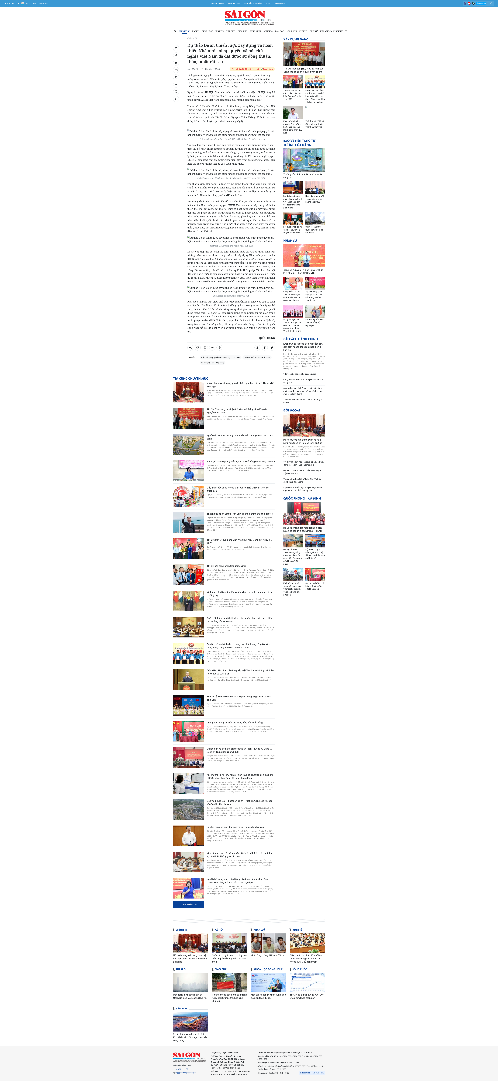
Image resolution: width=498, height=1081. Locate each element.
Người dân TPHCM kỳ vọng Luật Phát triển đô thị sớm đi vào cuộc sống (240, 437)
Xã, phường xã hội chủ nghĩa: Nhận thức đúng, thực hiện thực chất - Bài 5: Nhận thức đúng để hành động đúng (240, 776)
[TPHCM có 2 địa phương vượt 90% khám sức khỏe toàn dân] (307, 982)
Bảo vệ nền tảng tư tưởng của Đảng (299, 142)
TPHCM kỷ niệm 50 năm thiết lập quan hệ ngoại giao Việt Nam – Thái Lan (239, 698)
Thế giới (230, 31)
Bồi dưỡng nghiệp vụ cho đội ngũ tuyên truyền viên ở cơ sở (292, 230)
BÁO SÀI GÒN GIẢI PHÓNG (249, 17)
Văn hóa (268, 31)
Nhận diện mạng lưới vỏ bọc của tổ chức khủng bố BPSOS (314, 199)
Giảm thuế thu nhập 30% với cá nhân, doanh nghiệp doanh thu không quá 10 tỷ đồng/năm (306, 958)
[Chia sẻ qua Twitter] (176, 63)
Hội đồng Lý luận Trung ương (212, 362)
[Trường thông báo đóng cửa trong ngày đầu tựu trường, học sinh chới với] (229, 982)
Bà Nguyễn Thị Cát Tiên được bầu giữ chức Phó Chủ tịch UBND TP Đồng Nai (291, 296)
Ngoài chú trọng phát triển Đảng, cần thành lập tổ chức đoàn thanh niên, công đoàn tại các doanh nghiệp (238, 881)
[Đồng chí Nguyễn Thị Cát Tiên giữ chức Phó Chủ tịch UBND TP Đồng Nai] (304, 255)
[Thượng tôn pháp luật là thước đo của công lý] (304, 160)
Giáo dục (242, 31)
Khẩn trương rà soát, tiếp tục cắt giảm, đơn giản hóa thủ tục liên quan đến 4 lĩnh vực (303, 346)
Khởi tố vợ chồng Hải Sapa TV (266, 955)
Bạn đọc (279, 31)
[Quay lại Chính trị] (176, 99)
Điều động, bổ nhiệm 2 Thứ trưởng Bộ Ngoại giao (314, 322)
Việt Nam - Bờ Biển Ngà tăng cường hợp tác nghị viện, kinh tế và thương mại (239, 594)
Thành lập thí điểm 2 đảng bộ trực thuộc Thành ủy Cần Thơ (314, 124)
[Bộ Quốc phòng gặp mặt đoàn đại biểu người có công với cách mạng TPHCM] (304, 513)
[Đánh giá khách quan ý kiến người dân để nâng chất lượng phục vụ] (188, 470)
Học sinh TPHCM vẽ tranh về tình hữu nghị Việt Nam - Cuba (302, 472)
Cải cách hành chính (300, 339)
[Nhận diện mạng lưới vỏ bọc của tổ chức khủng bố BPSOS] (315, 187)
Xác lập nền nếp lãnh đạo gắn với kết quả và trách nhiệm (235, 827)
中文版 (268, 3)
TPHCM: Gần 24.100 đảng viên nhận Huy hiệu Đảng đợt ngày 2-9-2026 (240, 541)
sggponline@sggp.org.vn (186, 1073)
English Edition (217, 3)
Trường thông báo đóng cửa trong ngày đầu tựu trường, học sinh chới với (229, 997)
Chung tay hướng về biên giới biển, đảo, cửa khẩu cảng (235, 722)
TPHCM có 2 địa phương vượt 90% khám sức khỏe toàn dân (307, 996)
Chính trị (184, 31)
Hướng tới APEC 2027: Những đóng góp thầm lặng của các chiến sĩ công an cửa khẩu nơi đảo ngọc (292, 556)
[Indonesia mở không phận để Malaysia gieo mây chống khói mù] (190, 982)
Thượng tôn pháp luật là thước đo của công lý (302, 176)
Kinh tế (219, 31)
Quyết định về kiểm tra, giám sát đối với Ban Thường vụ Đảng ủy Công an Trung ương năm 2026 (239, 750)
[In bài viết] (176, 77)
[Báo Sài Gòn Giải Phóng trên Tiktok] (473, 3)
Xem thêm (346, 31)
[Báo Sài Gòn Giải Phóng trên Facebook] (465, 3)
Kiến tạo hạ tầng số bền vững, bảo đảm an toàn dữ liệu (268, 996)
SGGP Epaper (280, 3)
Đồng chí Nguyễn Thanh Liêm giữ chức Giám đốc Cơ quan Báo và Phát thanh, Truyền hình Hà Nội (293, 325)
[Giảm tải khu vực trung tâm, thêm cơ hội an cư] (315, 218)
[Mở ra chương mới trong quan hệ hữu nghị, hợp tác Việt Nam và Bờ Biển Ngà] (188, 392)
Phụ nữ (314, 31)
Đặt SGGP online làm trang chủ (312, 1073)
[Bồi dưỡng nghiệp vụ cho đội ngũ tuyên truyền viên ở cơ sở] (293, 218)
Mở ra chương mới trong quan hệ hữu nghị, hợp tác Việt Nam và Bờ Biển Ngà (240, 385)
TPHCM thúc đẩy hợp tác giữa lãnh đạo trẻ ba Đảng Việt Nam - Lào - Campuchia (303, 463)
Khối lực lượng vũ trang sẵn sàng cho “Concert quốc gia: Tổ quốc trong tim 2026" (292, 589)
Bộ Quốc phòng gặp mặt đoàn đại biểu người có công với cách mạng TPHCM (302, 529)
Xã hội (195, 31)
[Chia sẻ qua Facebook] (176, 55)
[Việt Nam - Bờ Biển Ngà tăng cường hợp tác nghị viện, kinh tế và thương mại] (188, 601)
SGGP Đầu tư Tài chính (253, 3)
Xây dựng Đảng (295, 39)
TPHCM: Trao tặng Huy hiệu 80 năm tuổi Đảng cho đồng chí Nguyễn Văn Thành (237, 411)
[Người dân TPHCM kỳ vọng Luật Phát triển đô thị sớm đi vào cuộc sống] (188, 444)
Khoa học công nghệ (331, 31)
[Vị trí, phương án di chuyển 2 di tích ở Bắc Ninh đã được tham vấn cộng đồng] (190, 1022)
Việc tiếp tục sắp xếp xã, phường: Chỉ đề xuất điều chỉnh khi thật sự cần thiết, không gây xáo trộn (240, 855)
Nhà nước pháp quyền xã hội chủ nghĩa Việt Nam (220, 357)
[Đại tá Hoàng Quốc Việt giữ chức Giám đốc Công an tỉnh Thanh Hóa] (315, 283)
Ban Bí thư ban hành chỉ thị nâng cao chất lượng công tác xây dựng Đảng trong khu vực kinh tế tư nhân (238, 646)
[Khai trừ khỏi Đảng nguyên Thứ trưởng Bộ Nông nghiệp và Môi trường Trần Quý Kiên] (293, 112)
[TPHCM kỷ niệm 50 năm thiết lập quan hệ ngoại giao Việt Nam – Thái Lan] (188, 705)
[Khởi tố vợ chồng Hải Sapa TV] (268, 943)
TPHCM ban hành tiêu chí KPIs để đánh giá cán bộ (302, 401)
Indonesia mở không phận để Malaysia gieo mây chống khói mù (190, 996)
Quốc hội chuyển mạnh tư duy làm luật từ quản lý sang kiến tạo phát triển (229, 958)
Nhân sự (290, 240)
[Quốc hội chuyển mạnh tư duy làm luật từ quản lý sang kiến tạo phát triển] (229, 943)
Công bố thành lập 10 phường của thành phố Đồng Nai (303, 381)
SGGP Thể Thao (234, 3)
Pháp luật (207, 31)
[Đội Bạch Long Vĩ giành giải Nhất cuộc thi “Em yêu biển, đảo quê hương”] (315, 540)
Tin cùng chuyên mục (190, 378)
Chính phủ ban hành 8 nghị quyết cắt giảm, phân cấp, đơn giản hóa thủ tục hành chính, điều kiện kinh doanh (302, 391)
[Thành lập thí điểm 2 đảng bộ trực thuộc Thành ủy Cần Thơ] (315, 112)
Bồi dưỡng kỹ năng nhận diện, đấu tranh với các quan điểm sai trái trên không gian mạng (292, 202)
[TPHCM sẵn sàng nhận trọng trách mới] (188, 574)
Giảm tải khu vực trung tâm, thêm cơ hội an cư (314, 230)
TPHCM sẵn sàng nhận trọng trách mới (226, 566)
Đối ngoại (291, 410)
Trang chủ (175, 31)
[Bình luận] (176, 92)
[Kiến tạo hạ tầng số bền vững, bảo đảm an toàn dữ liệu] (268, 982)
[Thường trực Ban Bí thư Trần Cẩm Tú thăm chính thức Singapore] (188, 522)
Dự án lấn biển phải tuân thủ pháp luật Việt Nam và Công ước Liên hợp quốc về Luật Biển (240, 672)
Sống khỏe (255, 31)
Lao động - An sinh (297, 31)
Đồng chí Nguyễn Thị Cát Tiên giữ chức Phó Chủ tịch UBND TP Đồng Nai (303, 271)
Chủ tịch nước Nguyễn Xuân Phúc (257, 357)
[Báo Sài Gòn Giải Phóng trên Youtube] (469, 3)
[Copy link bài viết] (176, 85)
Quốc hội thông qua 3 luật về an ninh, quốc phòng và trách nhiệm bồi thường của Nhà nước (240, 620)
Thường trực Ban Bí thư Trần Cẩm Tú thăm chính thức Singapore (240, 513)
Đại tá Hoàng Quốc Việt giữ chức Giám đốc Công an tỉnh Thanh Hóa (314, 296)
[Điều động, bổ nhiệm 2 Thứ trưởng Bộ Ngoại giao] (315, 311)
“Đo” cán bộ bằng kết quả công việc (299, 374)
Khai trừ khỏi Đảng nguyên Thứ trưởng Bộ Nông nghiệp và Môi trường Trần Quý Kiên (292, 127)
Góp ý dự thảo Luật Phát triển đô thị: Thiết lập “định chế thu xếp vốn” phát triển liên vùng (239, 802)
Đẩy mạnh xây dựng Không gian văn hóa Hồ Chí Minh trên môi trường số (238, 489)
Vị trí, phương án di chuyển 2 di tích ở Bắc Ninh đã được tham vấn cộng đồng (190, 1037)
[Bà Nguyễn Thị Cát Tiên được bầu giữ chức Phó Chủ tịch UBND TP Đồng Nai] (293, 283)
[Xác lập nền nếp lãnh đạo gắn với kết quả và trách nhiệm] (188, 836)
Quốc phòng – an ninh (302, 498)
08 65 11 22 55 (182, 1069)
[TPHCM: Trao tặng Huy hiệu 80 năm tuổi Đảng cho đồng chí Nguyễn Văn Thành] (188, 418)
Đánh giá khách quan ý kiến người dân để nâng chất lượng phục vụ (241, 461)
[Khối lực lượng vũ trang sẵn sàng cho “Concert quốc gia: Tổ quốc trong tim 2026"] (293, 574)
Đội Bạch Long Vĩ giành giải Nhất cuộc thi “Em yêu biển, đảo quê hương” (315, 553)
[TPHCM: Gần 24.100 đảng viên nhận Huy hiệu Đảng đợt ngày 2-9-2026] (188, 548)
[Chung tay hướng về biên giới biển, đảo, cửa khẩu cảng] (188, 731)
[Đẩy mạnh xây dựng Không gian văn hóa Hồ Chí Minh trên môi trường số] (188, 496)
